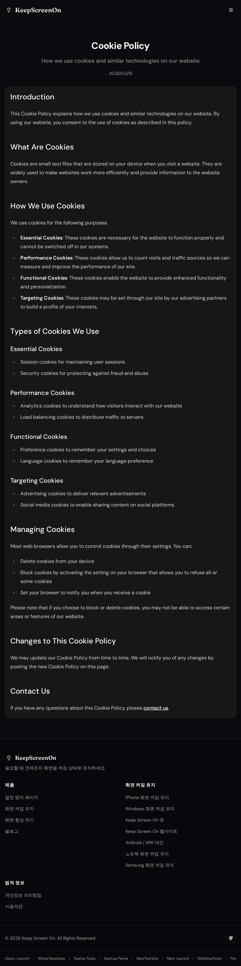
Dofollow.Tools (209, 958)
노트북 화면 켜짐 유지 (147, 854)
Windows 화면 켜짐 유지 (150, 808)
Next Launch (178, 958)
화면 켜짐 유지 (19, 808)
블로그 (11, 831)
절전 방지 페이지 (21, 797)
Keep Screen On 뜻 (145, 820)
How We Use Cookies (47, 206)
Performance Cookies (42, 393)
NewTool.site (147, 958)
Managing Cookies (42, 529)
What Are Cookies (42, 147)
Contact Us (30, 691)
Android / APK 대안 (144, 842)
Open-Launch (17, 958)
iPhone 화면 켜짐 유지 (147, 797)
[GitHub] (231, 938)
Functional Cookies (38, 437)
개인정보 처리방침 (23, 895)
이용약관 (14, 906)
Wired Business (51, 958)
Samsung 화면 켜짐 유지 (150, 865)
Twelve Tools (84, 958)
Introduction (32, 97)
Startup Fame (116, 958)
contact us (155, 708)
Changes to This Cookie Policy (63, 641)
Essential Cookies (36, 349)
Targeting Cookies (36, 480)
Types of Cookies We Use (54, 331)
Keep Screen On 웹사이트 (151, 831)
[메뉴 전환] (231, 10)
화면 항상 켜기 (19, 820)
